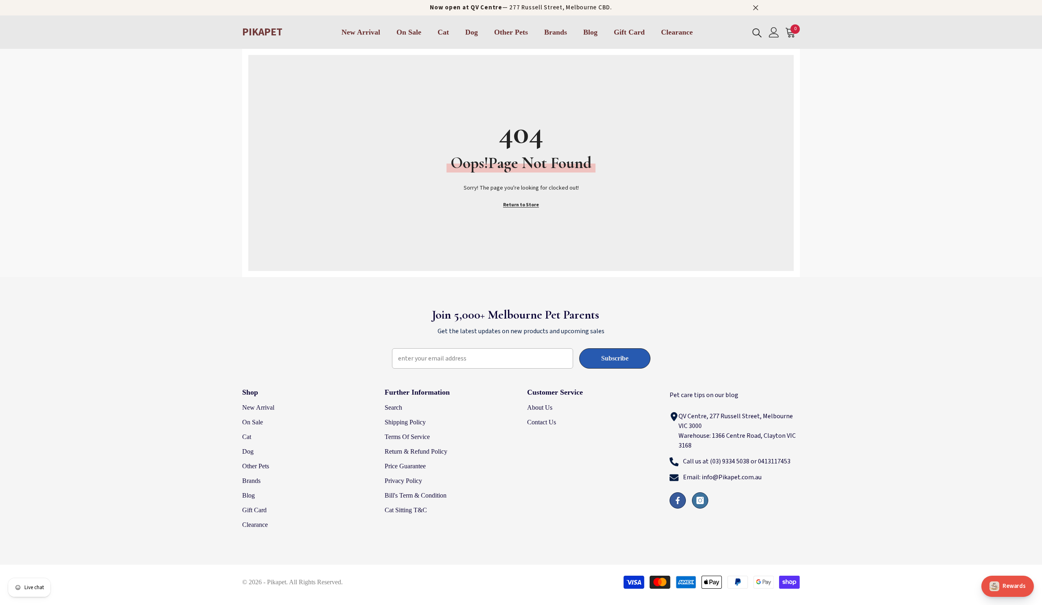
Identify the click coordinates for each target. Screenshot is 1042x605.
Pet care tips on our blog (704, 395)
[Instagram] (700, 500)
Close (755, 7)
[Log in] (774, 32)
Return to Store (521, 204)
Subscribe (614, 358)
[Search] (757, 32)
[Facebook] (678, 500)
